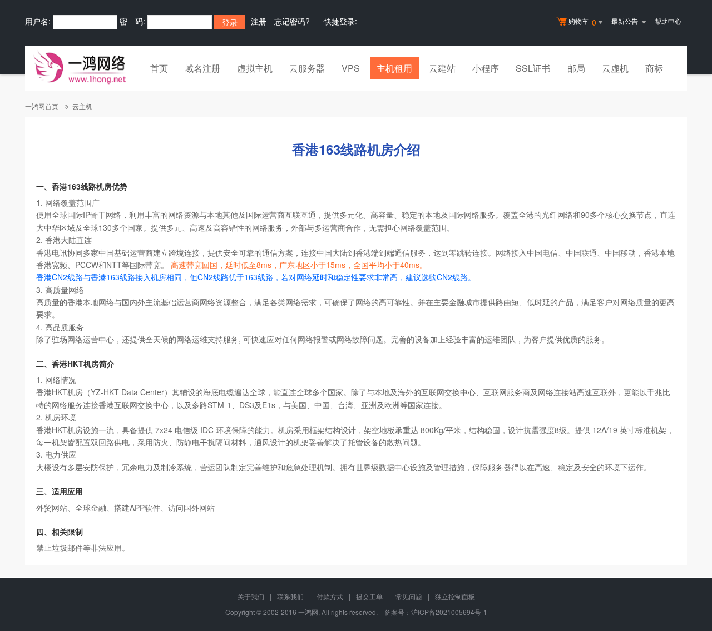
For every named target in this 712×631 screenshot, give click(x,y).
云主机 (82, 106)
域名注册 (202, 68)
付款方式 (330, 596)
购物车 (582, 22)
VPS (351, 68)
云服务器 (307, 68)
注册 (258, 21)
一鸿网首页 (41, 106)
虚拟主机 (255, 68)
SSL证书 (533, 68)
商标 (654, 68)
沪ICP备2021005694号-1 (449, 612)
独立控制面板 (455, 596)
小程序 (485, 68)
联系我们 (290, 596)
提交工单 (369, 596)
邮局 (576, 68)
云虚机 (615, 68)
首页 (159, 68)
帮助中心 (668, 21)
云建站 (442, 68)
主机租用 (394, 68)
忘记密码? (292, 21)
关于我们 (251, 596)
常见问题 (408, 596)
